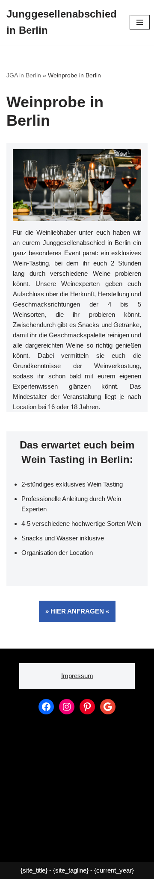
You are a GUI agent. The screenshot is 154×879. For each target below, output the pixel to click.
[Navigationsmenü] (140, 22)
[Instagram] (66, 706)
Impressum (77, 675)
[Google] (108, 706)
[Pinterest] (87, 706)
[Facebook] (46, 706)
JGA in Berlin (23, 75)
